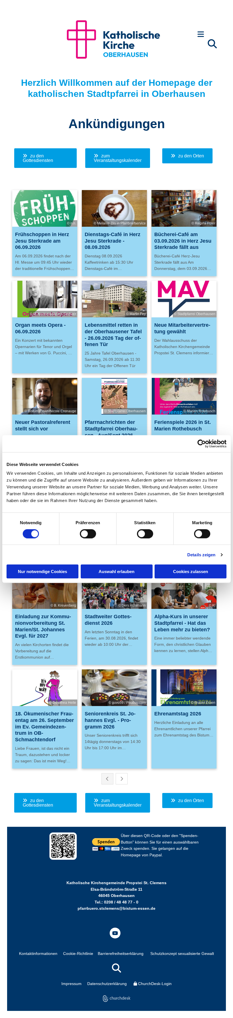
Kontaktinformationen (38, 953)
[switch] (88, 533)
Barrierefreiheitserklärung (120, 953)
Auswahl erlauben (116, 571)
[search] (212, 43)
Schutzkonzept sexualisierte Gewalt (182, 953)
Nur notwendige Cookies (42, 571)
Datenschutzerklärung (107, 983)
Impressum (71, 983)
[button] (201, 34)
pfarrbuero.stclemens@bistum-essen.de (116, 908)
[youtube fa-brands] (115, 933)
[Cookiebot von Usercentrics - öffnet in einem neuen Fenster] (201, 443)
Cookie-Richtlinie (78, 953)
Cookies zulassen (190, 571)
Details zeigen (201, 554)
